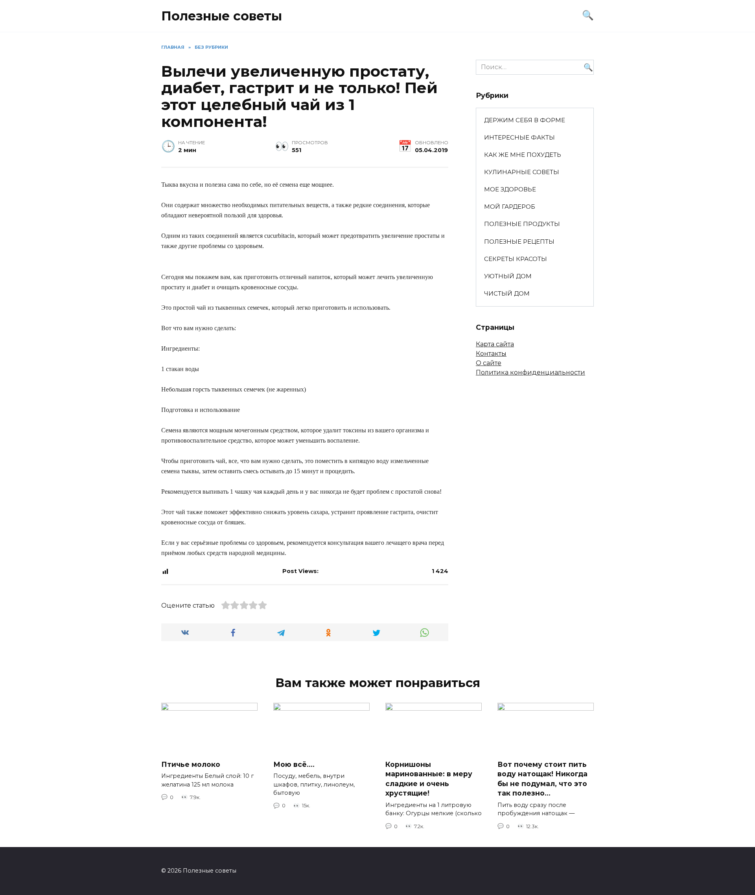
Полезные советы (221, 16)
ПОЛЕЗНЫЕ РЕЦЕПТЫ (519, 241)
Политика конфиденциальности (530, 372)
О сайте (488, 363)
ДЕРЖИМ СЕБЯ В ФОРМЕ (524, 120)
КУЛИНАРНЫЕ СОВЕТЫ (521, 172)
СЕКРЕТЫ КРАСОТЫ (515, 259)
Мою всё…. (294, 764)
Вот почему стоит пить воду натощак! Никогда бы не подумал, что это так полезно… (542, 778)
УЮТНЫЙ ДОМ (508, 276)
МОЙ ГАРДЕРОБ (509, 206)
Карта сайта (495, 344)
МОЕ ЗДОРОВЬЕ (510, 189)
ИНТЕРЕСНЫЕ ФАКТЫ (519, 137)
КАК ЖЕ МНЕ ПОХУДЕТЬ (522, 154)
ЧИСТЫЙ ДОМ (507, 293)
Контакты (491, 353)
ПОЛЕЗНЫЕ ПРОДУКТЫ (522, 224)
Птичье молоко (190, 764)
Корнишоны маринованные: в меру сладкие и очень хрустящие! (428, 778)
